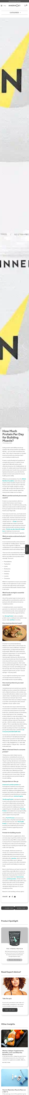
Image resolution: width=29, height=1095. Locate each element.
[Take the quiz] (14, 986)
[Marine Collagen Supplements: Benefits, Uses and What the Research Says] (14, 1038)
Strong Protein (9, 616)
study (15, 521)
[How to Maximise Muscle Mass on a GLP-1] (14, 1077)
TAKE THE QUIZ (10, 1010)
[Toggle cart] (25, 6)
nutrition (12, 620)
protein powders (11, 879)
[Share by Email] (15, 897)
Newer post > (22, 908)
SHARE (5, 897)
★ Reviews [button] (27, 549)
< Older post (9, 908)
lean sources (20, 877)
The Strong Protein (7, 799)
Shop (5, 5)
